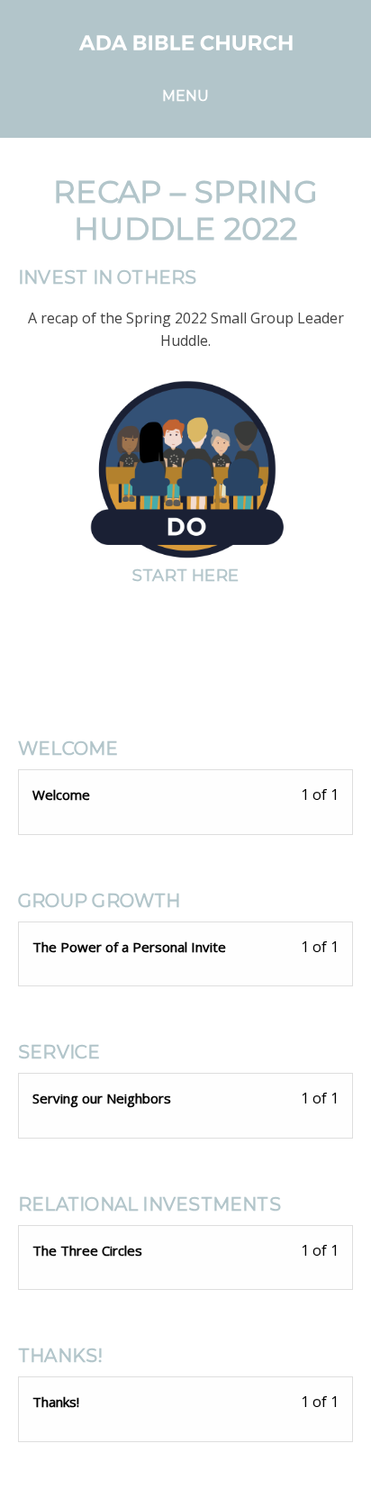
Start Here (185, 576)
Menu (186, 95)
